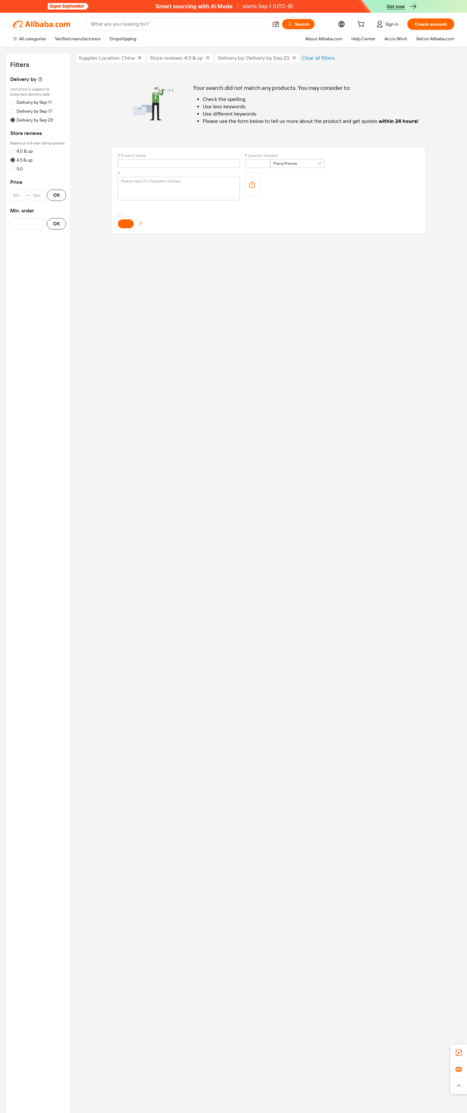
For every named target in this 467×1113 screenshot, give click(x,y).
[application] (253, 184)
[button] (276, 24)
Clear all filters (318, 58)
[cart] (362, 25)
